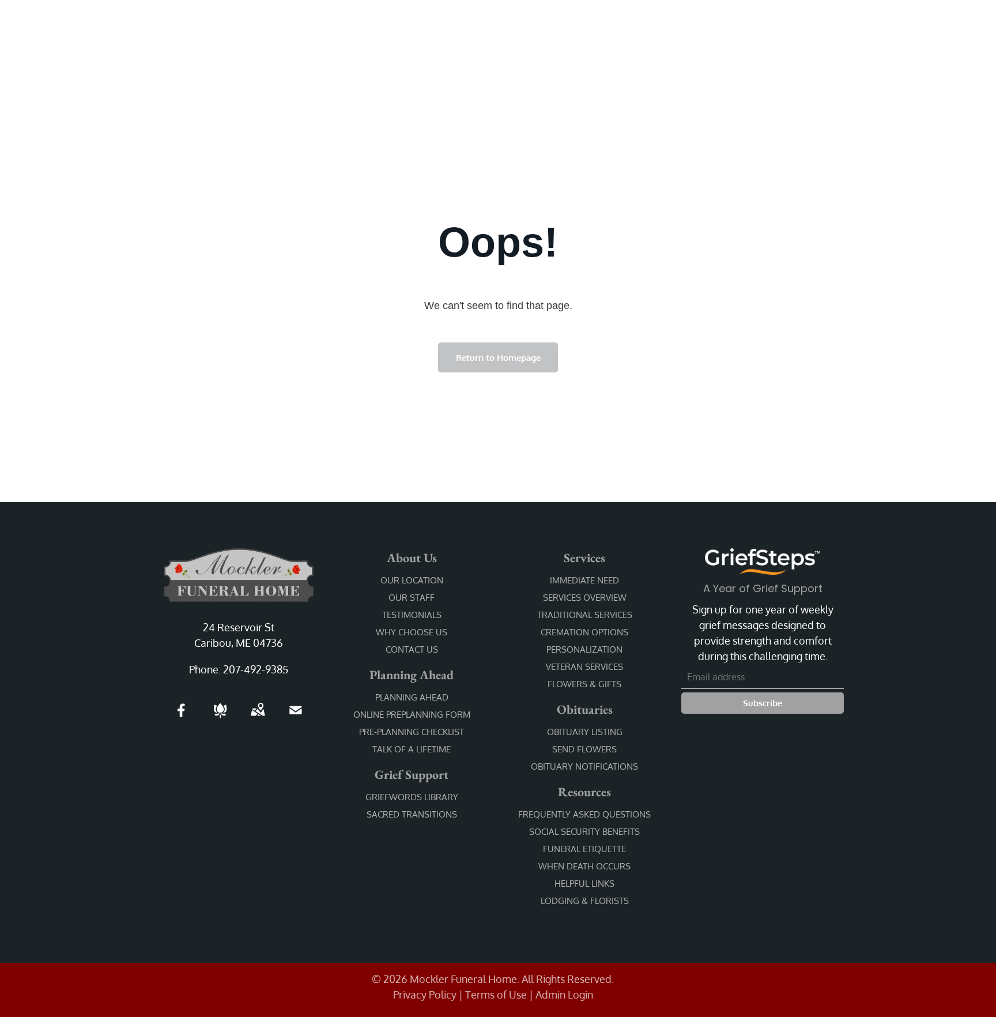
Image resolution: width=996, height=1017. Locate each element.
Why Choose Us (411, 632)
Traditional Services (584, 614)
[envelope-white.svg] (295, 717)
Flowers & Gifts (584, 684)
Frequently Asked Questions (584, 814)
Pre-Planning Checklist (411, 731)
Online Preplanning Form (411, 714)
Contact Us (412, 649)
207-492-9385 (255, 669)
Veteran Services (584, 666)
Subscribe (762, 703)
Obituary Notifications (584, 766)
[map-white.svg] (257, 717)
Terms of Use (496, 994)
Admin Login (564, 994)
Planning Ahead (411, 697)
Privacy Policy (424, 994)
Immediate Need (584, 580)
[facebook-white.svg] (181, 717)
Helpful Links (584, 883)
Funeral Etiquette (584, 848)
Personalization (584, 649)
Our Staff (411, 597)
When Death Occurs (584, 866)
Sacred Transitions (412, 814)
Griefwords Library (411, 797)
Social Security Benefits (584, 831)
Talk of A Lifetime (411, 749)
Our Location (411, 580)
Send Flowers (584, 749)
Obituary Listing (584, 731)
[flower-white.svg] (220, 717)
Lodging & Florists (585, 900)
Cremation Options (584, 632)
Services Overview (585, 597)
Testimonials (412, 614)
